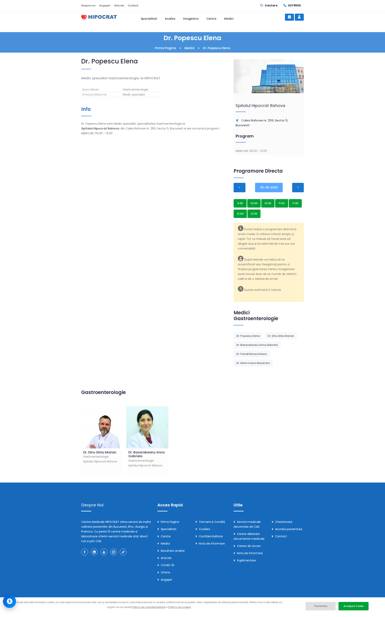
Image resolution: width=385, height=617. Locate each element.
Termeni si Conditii (212, 522)
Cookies (204, 529)
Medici (228, 19)
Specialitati (149, 19)
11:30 (295, 203)
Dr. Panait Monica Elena (251, 354)
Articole (119, 5)
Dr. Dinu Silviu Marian (281, 336)
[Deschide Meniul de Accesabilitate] (9, 601)
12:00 (240, 214)
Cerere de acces (248, 546)
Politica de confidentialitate (148, 607)
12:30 (254, 214)
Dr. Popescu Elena (248, 336)
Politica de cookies (179, 607)
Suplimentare (246, 560)
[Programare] (289, 17)
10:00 (253, 203)
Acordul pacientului (288, 529)
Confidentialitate (211, 536)
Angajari (104, 5)
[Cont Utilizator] (299, 17)
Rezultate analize (173, 551)
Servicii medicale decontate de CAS (247, 524)
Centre (211, 19)
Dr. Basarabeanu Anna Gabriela (257, 345)
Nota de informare (212, 544)
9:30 (240, 203)
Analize (170, 19)
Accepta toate (353, 606)
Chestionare (283, 522)
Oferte (165, 572)
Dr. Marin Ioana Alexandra (253, 363)
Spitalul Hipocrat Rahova (260, 105)
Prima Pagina (165, 48)
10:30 (267, 203)
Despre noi (88, 5)
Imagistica (191, 19)
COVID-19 (167, 565)
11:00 (282, 203)
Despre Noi (92, 505)
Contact (133, 5)
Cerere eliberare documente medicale (249, 536)
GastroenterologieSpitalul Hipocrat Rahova (100, 456)
